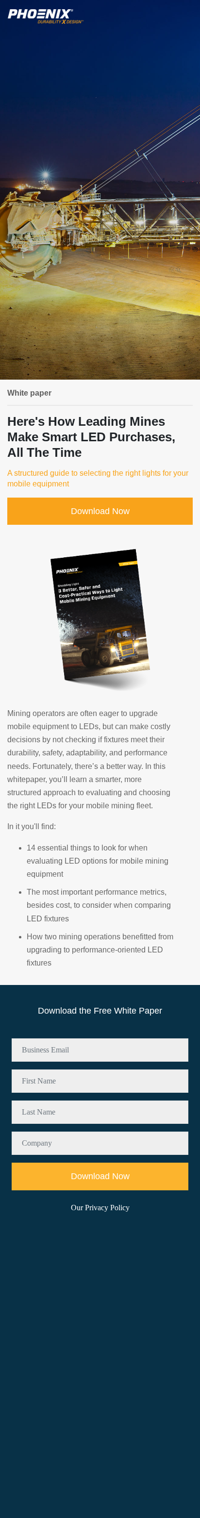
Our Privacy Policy (100, 1207)
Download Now (100, 511)
